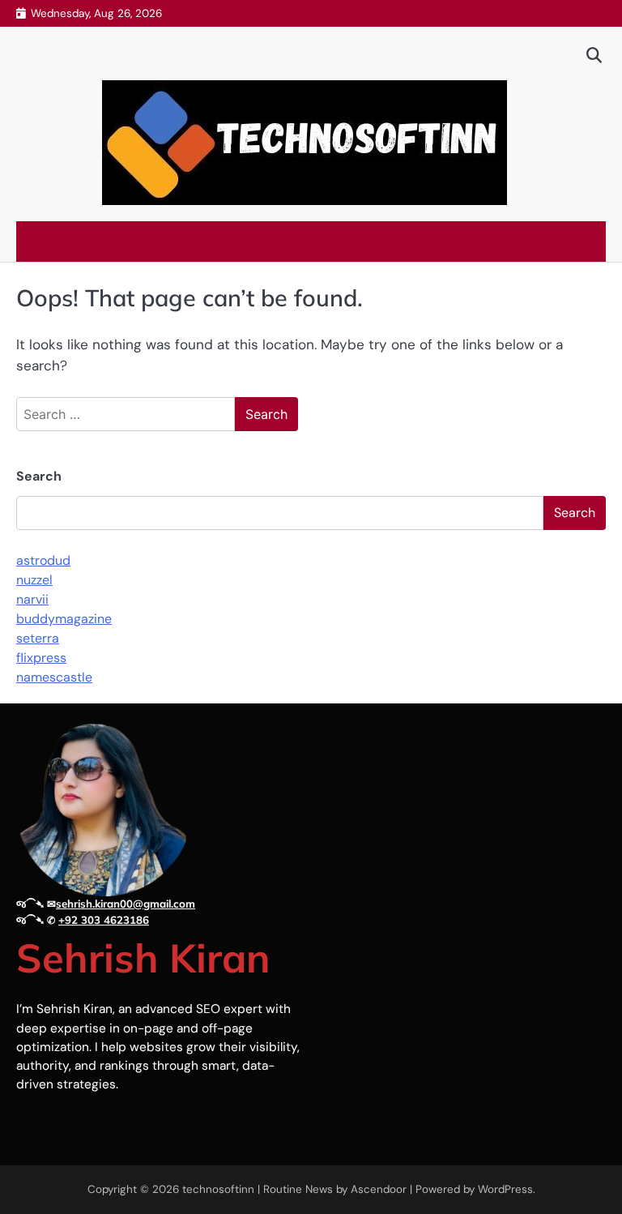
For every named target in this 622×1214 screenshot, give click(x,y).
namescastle (54, 677)
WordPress (505, 1189)
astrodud (43, 560)
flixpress (41, 657)
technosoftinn (218, 1189)
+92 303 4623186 (103, 919)
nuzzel (34, 579)
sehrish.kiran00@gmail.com (125, 903)
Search (39, 476)
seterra (37, 638)
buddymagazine (64, 618)
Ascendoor (379, 1189)
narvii (32, 599)
